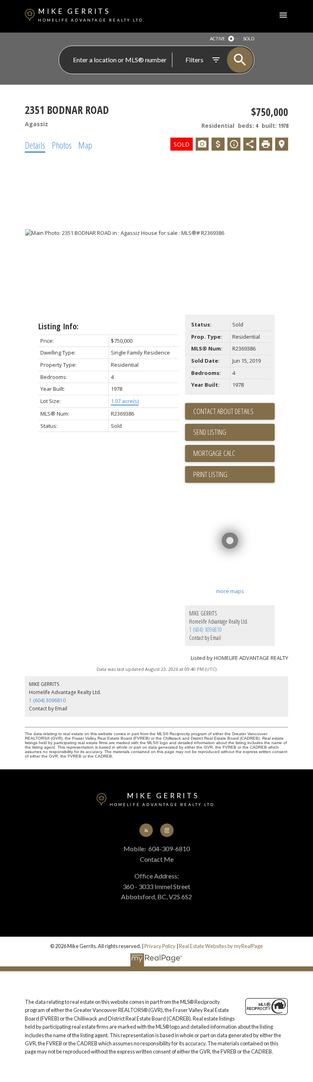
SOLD (248, 38)
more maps (230, 591)
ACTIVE (217, 38)
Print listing (210, 474)
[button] (146, 830)
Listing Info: (58, 326)
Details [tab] (35, 145)
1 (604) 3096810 (205, 629)
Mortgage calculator (234, 453)
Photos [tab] (62, 145)
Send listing (209, 432)
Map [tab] (85, 145)
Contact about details (223, 411)
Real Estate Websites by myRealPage (221, 946)
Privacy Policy (160, 946)
